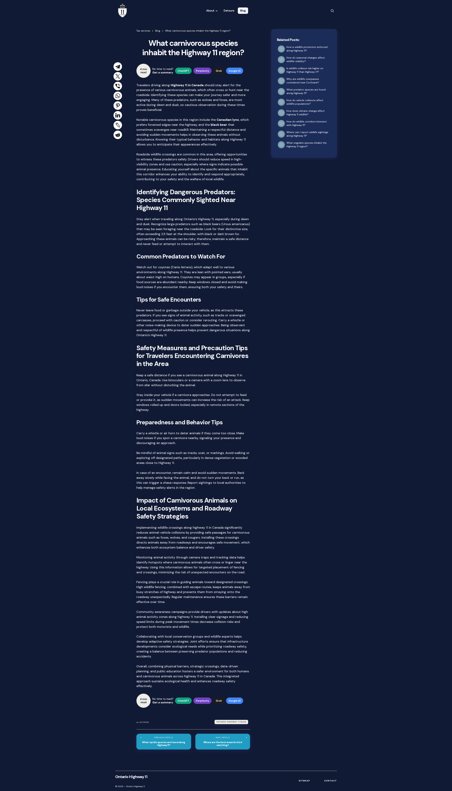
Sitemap (304, 780)
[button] (332, 11)
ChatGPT (183, 70)
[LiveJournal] (117, 125)
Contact (330, 780)
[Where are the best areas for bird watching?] (222, 742)
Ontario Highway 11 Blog (231, 722)
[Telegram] (117, 66)
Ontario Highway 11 (131, 776)
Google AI (235, 70)
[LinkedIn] (117, 115)
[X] (117, 76)
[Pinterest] (117, 105)
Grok (219, 70)
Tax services (143, 30)
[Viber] (117, 86)
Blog (157, 30)
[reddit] (117, 135)
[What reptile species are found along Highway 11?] (163, 742)
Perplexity (202, 70)
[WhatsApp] (117, 96)
